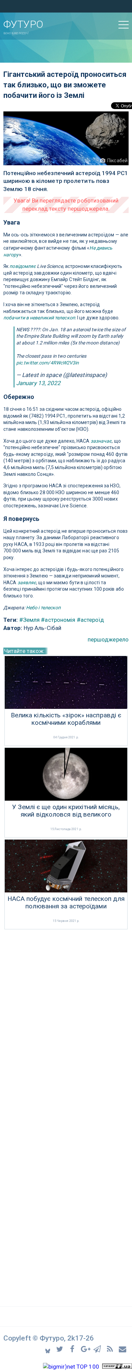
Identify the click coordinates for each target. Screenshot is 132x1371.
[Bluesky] (48, 1348)
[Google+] (86, 1348)
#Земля (29, 619)
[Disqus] (66, 1021)
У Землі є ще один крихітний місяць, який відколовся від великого (66, 811)
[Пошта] (123, 1348)
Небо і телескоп (43, 607)
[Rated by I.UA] (117, 1366)
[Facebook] (73, 1348)
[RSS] (111, 1348)
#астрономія (58, 619)
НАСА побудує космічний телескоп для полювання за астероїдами (66, 902)
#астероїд (90, 619)
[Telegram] (98, 1348)
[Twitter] (60, 1348)
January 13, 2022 (38, 383)
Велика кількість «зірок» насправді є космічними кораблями (66, 719)
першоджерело (108, 639)
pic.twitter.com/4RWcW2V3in (47, 362)
